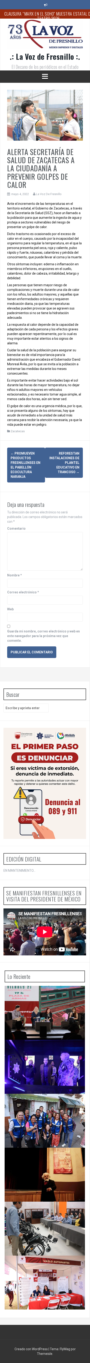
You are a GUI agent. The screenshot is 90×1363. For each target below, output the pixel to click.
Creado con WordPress (31, 1349)
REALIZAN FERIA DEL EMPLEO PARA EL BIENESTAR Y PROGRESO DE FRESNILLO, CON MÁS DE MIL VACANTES (43, 1267)
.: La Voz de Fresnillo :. (45, 56)
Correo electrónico (23, 592)
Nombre (14, 575)
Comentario (16, 528)
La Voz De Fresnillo (49, 194)
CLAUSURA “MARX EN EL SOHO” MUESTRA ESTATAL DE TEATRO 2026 (41, 1157)
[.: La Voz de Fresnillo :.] (45, 36)
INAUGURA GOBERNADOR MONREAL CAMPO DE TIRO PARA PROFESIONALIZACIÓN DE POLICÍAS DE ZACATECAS (44, 1051)
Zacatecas (18, 431)
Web (10, 609)
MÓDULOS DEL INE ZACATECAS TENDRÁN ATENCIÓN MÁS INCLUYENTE (40, 1211)
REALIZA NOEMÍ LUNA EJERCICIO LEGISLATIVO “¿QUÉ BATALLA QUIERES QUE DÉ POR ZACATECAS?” (43, 1105)
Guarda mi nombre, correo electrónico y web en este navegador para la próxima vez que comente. (43, 635)
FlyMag (65, 1349)
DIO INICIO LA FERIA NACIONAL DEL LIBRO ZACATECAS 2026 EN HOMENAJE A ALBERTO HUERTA (42, 997)
